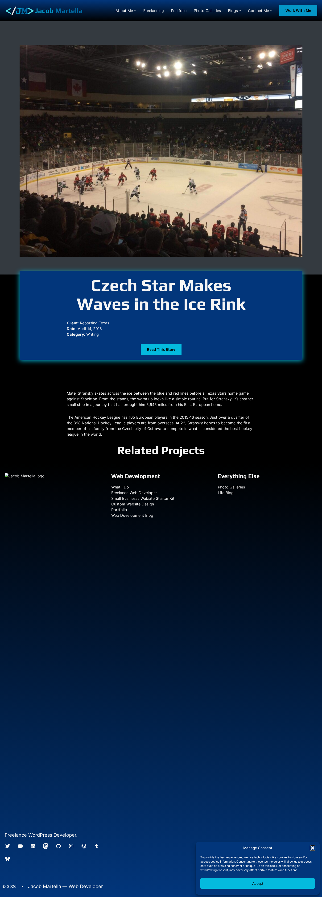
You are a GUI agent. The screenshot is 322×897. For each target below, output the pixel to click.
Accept (257, 883)
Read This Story (161, 349)
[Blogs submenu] (240, 10)
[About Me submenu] (135, 10)
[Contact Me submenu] (271, 10)
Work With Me (298, 10)
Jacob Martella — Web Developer (65, 886)
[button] (312, 848)
